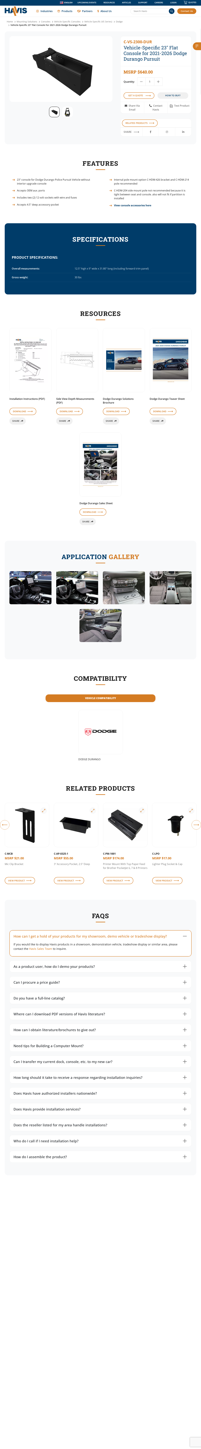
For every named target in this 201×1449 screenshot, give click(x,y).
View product (16, 880)
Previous (4, 825)
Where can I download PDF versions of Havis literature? (59, 1014)
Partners (87, 11)
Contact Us (187, 11)
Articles (126, 2)
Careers (159, 2)
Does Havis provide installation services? (47, 1109)
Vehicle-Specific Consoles (67, 21)
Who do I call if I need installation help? (46, 1141)
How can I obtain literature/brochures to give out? (55, 1029)
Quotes (192, 2)
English (68, 3)
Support (142, 2)
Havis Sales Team (40, 949)
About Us (106, 11)
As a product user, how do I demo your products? (54, 966)
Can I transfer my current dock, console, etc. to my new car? (63, 1061)
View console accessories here (132, 205)
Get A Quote (135, 95)
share (15, 420)
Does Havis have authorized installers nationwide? (55, 1093)
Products (67, 11)
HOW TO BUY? (172, 95)
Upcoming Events (86, 2)
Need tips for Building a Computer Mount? (49, 1045)
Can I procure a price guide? (37, 982)
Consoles (45, 21)
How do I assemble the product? (40, 1156)
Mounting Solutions (27, 21)
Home (10, 21)
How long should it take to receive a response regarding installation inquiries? (78, 1077)
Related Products (136, 123)
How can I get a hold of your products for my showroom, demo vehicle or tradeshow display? (90, 936)
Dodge (119, 21)
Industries (47, 11)
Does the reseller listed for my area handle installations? (60, 1125)
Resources (109, 2)
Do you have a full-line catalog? (39, 998)
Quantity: (129, 81)
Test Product (181, 105)
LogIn (173, 2)
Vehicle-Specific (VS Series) (98, 21)
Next (196, 825)
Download (19, 411)
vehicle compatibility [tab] (100, 698)
